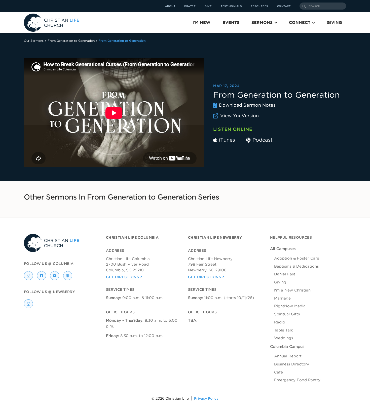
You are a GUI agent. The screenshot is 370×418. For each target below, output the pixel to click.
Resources (259, 6)
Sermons (262, 22)
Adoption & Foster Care (296, 258)
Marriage (282, 298)
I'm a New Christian (292, 290)
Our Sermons (34, 41)
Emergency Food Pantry (297, 380)
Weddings (283, 338)
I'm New (201, 22)
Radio (279, 322)
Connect (299, 22)
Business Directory (291, 364)
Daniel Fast (284, 274)
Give (208, 6)
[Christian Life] (51, 23)
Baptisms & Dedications (296, 266)
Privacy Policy (206, 398)
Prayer (190, 6)
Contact (284, 6)
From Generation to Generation (71, 41)
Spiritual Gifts (287, 314)
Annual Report (288, 356)
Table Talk (283, 330)
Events (231, 22)
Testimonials (231, 6)
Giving (334, 22)
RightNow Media (290, 306)
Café (278, 372)
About (170, 6)
